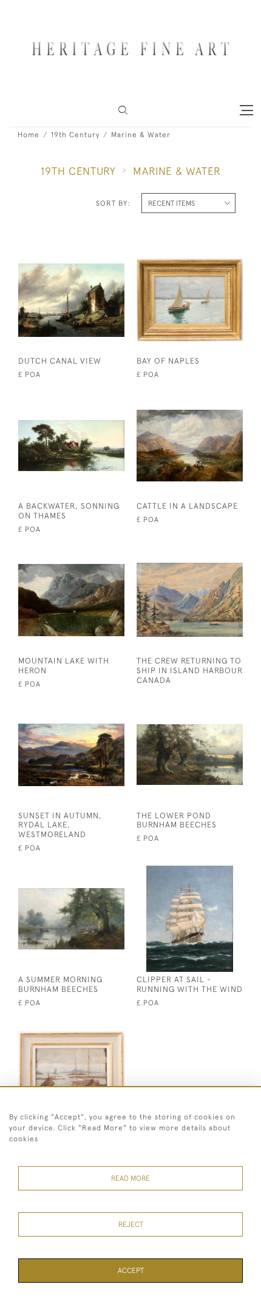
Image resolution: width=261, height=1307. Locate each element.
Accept (131, 1270)
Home (28, 135)
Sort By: (113, 203)
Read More (130, 1178)
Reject (130, 1224)
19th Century (75, 135)
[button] (123, 110)
